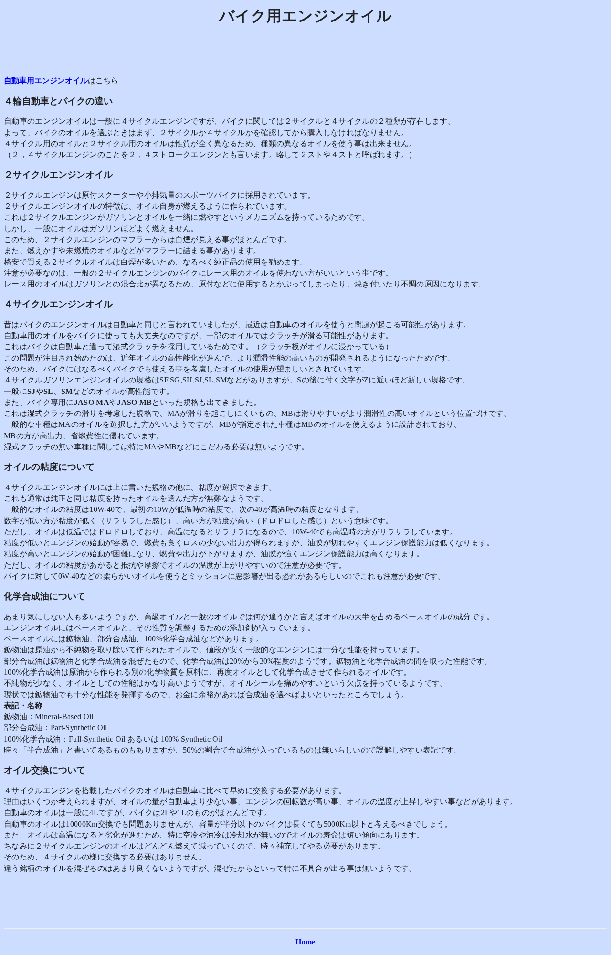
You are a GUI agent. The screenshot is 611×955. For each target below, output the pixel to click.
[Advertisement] (305, 53)
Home (305, 942)
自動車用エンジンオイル (46, 80)
